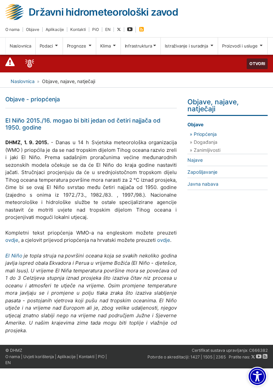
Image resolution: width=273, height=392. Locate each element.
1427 (195, 356)
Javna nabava (202, 184)
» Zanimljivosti (205, 150)
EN (108, 29)
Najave (195, 160)
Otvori (257, 63)
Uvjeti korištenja (38, 356)
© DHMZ (13, 350)
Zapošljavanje (202, 172)
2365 (221, 356)
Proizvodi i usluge (240, 46)
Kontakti (78, 29)
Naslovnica (20, 46)
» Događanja (203, 142)
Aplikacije (55, 29)
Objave (32, 29)
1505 (207, 356)
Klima (106, 46)
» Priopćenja (203, 134)
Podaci (47, 46)
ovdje (11, 240)
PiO (95, 29)
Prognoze (77, 46)
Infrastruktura (138, 46)
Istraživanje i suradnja (187, 46)
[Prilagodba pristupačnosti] (257, 376)
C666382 (258, 350)
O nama (12, 29)
